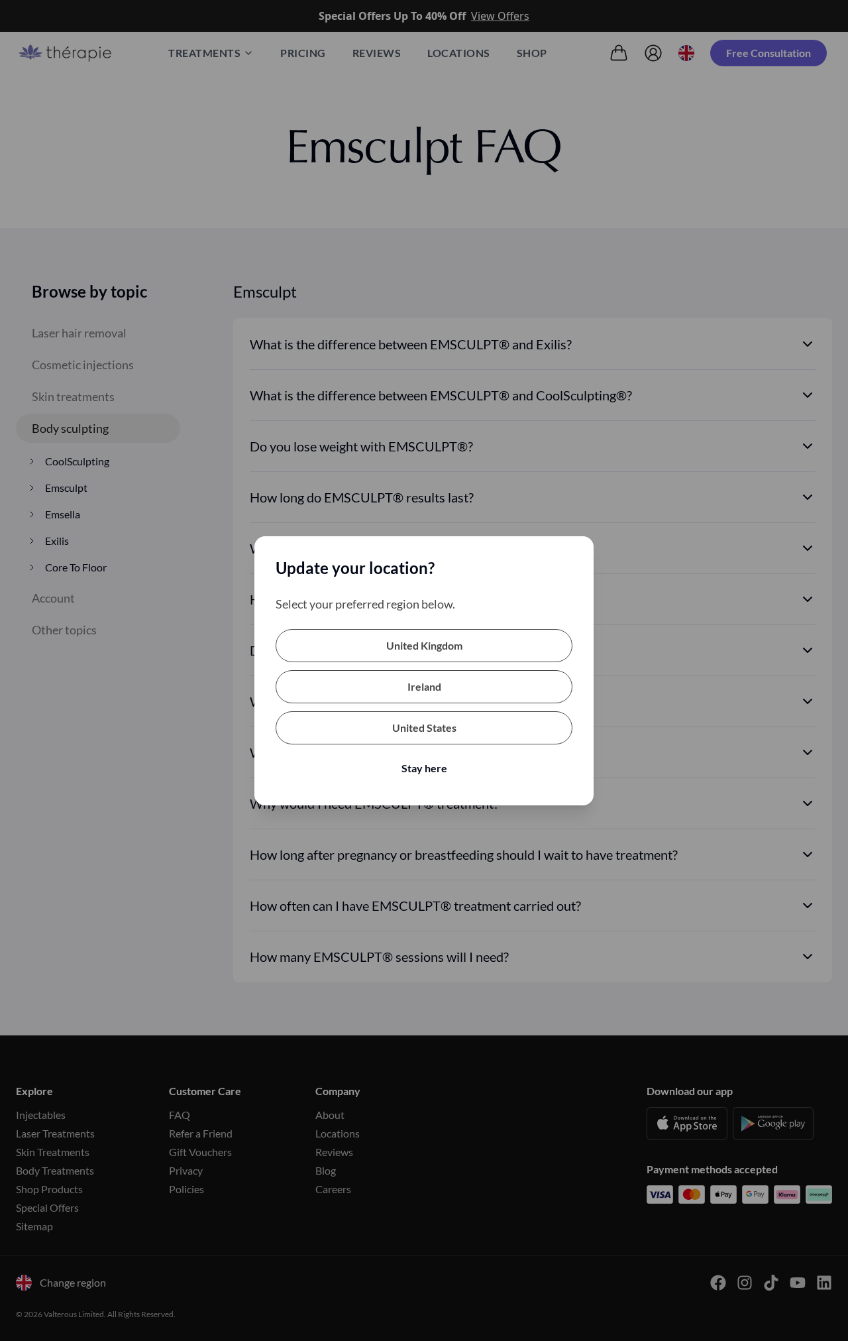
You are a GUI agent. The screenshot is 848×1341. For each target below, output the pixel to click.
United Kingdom (424, 645)
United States (424, 727)
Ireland (424, 686)
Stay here (424, 768)
